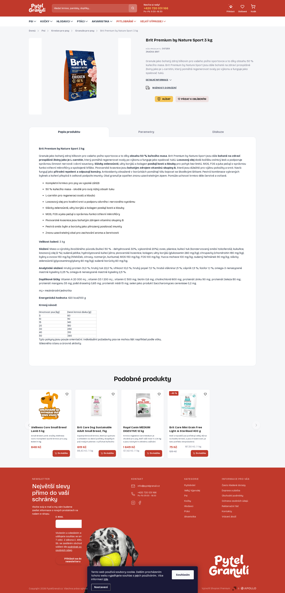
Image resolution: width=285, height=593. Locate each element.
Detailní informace (157, 80)
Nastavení (101, 587)
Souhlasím (183, 574)
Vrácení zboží (229, 516)
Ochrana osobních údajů (235, 501)
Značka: (152, 52)
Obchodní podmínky (232, 495)
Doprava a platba (231, 490)
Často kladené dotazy (234, 485)
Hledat (133, 8)
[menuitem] (33, 21)
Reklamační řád (230, 506)
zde (106, 579)
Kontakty (227, 511)
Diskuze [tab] (218, 132)
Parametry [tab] (146, 132)
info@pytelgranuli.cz (149, 486)
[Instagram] (133, 502)
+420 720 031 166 (147, 494)
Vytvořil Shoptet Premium (216, 588)
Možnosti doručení (164, 88)
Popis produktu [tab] (69, 132)
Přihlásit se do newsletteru (72, 560)
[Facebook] (139, 502)
